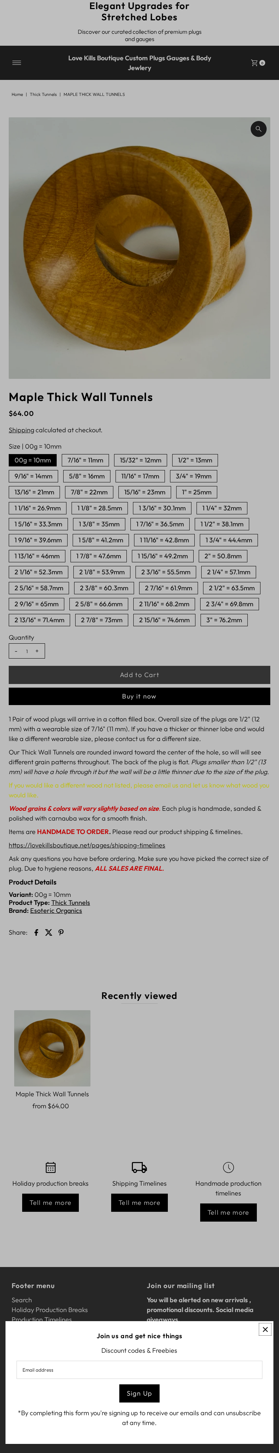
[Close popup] (265, 1329)
